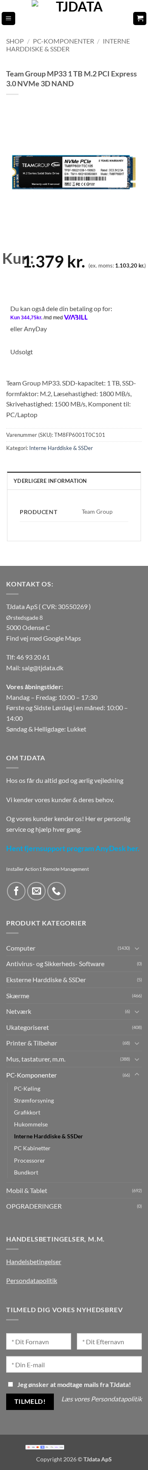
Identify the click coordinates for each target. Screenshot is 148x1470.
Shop (15, 41)
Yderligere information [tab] (50, 481)
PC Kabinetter (32, 1148)
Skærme (17, 995)
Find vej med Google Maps (43, 638)
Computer (20, 948)
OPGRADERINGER (34, 1206)
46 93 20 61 (33, 657)
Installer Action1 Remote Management (47, 869)
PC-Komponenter (63, 41)
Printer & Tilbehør (31, 1043)
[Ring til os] (56, 891)
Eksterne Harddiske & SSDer (46, 979)
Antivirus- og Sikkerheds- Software (55, 963)
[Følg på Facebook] (16, 891)
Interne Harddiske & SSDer (68, 45)
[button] (8, 18)
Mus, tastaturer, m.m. (35, 1059)
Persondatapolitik (31, 1280)
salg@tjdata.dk (42, 668)
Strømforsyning (34, 1100)
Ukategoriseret (27, 1027)
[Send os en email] (36, 891)
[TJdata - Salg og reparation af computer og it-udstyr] (76, 18)
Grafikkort (27, 1112)
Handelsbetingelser (33, 1261)
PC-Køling (27, 1088)
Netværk (18, 1011)
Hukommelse (31, 1124)
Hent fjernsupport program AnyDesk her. (72, 848)
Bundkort (26, 1172)
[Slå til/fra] (137, 948)
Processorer (29, 1160)
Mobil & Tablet (26, 1190)
